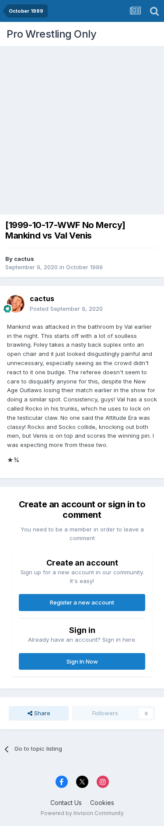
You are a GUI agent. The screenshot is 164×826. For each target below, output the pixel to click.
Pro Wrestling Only (51, 34)
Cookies (102, 802)
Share (41, 713)
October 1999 (84, 267)
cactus (24, 258)
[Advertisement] (82, 128)
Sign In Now (82, 661)
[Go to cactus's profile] (15, 304)
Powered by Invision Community (82, 813)
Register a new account (82, 602)
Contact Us (66, 802)
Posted (66, 308)
